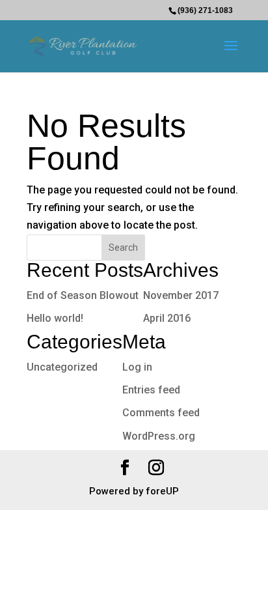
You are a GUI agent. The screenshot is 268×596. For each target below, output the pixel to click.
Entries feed (151, 390)
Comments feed (161, 412)
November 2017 (181, 295)
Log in (137, 367)
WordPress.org (158, 436)
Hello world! (55, 318)
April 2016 (167, 318)
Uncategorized (62, 367)
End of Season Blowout (83, 295)
